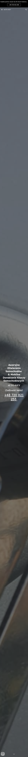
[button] (2, 9)
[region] (14, 3)
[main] (14, 375)
